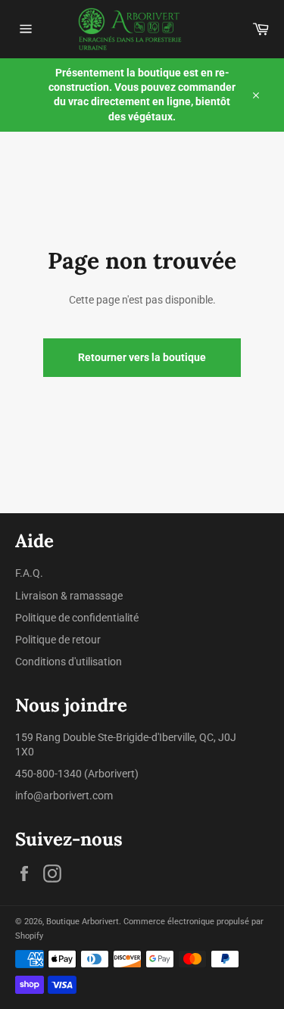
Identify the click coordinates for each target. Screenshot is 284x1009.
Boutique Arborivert (82, 921)
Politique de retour (58, 640)
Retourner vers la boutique (142, 357)
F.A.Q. (29, 573)
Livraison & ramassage (69, 596)
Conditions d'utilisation (68, 662)
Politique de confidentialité (77, 618)
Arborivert (111, 774)
